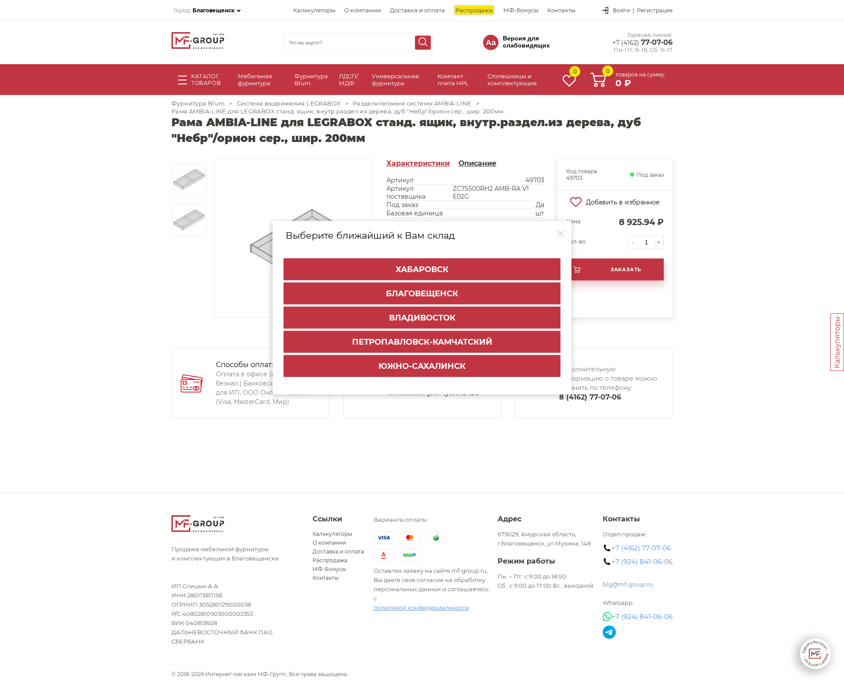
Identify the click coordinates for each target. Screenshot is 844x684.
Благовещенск (422, 293)
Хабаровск (422, 269)
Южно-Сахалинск (422, 366)
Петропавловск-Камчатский (422, 342)
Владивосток (422, 318)
